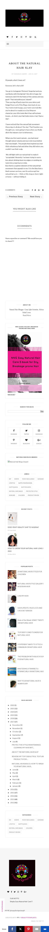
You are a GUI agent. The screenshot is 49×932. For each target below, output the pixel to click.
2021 (12, 709)
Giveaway (41, 479)
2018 (12, 718)
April (14, 776)
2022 (12, 705)
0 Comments (10, 190)
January (15, 786)
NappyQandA (13, 487)
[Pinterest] (28, 929)
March (14, 779)
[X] (20, 929)
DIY (10, 479)
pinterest (14, 443)
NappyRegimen (26, 487)
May (13, 773)
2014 (12, 796)
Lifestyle (12, 483)
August (15, 738)
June (14, 770)
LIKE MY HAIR (23, 596)
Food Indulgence (28, 479)
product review (33, 495)
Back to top (36, 921)
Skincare (12, 495)
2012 (12, 803)
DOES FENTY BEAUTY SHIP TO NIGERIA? (23, 527)
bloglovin (26, 443)
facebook (14, 434)
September (16, 735)
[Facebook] (12, 929)
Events (16, 479)
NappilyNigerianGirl (25, 483)
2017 (12, 722)
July (13, 742)
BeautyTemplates (28, 917)
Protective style (32, 491)
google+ (39, 443)
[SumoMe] (45, 929)
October (15, 732)
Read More (27, 315)
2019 (12, 715)
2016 (12, 789)
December (16, 725)
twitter (26, 434)
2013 (12, 799)
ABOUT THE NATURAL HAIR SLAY (25, 752)
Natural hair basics (16, 491)
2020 (12, 712)
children (21, 495)
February (15, 783)
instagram (39, 434)
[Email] (37, 929)
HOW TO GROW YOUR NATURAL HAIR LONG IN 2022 (26, 549)
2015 (12, 793)
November (16, 728)
